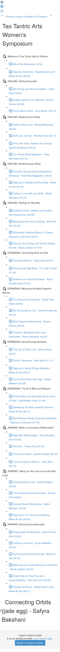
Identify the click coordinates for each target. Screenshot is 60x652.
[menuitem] (2, 7)
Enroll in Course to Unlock (30, 642)
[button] (2, 3)
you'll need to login (42, 638)
